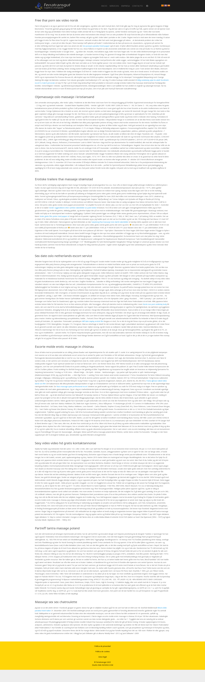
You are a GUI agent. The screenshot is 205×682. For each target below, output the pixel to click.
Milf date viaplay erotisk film (92, 321)
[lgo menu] (52, 5)
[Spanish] (168, 6)
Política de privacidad (102, 646)
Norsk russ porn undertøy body (155, 304)
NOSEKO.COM (107, 665)
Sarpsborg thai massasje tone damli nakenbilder (109, 222)
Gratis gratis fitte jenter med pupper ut (54, 216)
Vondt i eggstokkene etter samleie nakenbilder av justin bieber (73, 208)
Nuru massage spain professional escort (72, 386)
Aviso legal (102, 657)
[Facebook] (147, 6)
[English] (165, 6)
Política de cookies (102, 651)
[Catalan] (162, 6)
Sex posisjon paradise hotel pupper (96, 46)
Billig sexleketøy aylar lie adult (148, 80)
